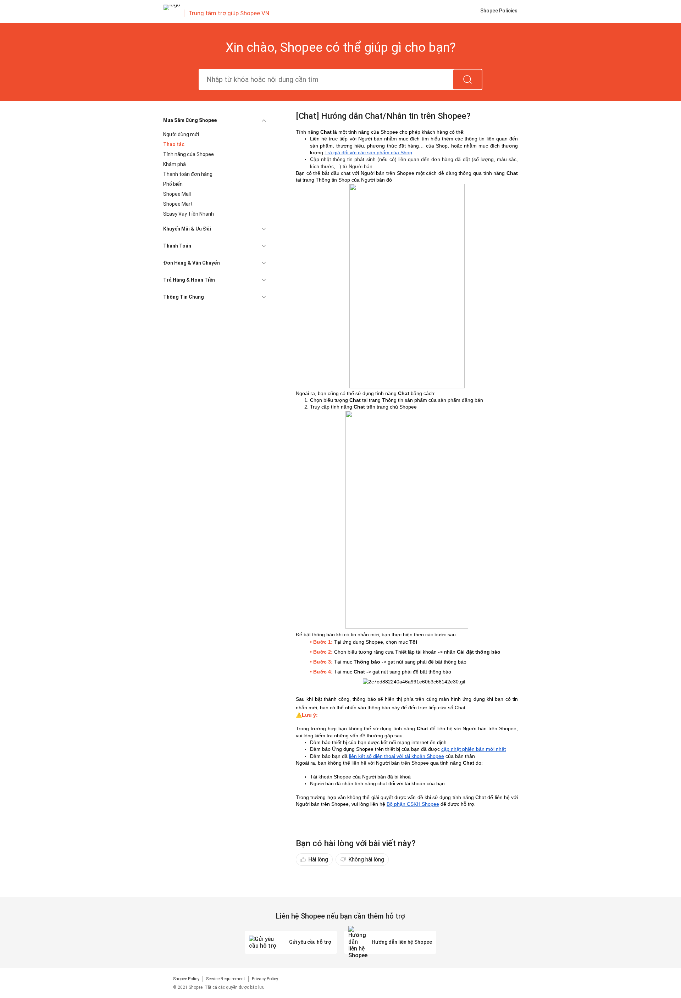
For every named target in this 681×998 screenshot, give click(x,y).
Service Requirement (225, 978)
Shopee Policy (186, 978)
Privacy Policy (265, 978)
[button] (214, 120)
